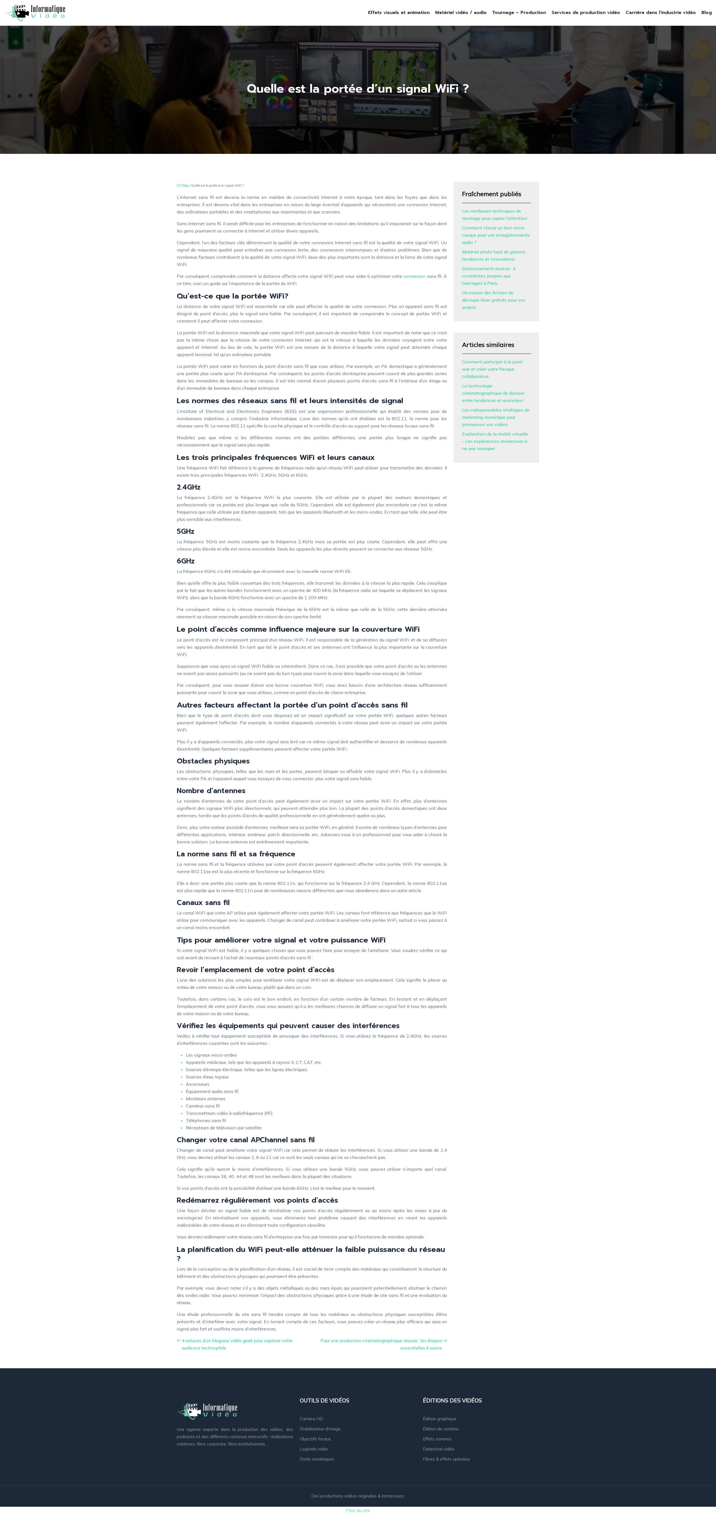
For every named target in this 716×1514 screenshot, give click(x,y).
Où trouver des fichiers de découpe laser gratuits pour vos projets (493, 300)
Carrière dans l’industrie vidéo (661, 12)
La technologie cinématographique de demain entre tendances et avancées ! (493, 393)
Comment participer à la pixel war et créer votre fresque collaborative (492, 369)
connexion (415, 276)
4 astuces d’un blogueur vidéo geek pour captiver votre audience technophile (237, 1344)
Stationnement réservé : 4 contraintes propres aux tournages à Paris (488, 276)
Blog (706, 12)
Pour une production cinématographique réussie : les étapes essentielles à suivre (381, 1344)
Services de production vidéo (586, 12)
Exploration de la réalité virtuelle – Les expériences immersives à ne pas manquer (495, 441)
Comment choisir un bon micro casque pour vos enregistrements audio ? (496, 235)
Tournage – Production (519, 12)
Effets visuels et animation (399, 12)
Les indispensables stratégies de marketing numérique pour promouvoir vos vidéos (495, 417)
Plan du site (358, 1510)
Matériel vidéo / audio (461, 12)
